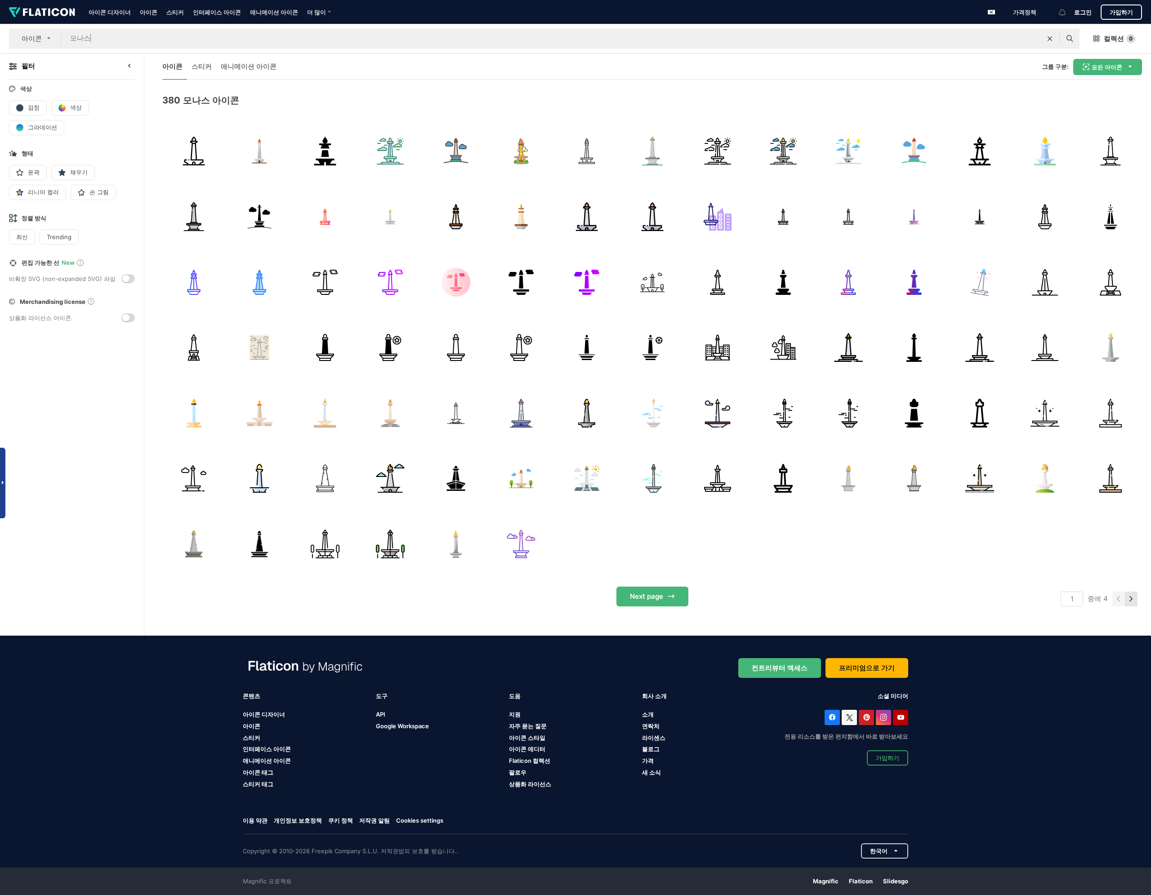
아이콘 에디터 (527, 749)
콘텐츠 (251, 695)
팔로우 (517, 772)
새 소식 (651, 772)
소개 (648, 714)
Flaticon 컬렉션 (529, 760)
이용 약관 (255, 820)
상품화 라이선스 (530, 784)
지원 (515, 714)
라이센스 (653, 737)
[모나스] (194, 151)
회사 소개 (654, 695)
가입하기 (1121, 12)
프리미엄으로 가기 (867, 667)
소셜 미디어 (893, 695)
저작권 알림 (374, 820)
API (380, 714)
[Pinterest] (866, 717)
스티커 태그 (258, 784)
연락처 (651, 726)
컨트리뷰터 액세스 (779, 667)
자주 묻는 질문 (528, 726)
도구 (382, 695)
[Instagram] (883, 717)
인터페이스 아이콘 (217, 12)
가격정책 (1024, 12)
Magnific (826, 881)
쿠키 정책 (340, 820)
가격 (648, 760)
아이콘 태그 (258, 772)
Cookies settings (419, 820)
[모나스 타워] (259, 151)
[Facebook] (832, 717)
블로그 (651, 749)
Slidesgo (895, 881)
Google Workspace (402, 726)
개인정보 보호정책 (298, 820)
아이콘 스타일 (527, 737)
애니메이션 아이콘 (274, 12)
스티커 (175, 12)
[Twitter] (849, 717)
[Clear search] (1050, 39)
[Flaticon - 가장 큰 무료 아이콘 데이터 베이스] (42, 12)
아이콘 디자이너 (110, 12)
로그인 (1083, 12)
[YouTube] (900, 717)
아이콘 (148, 12)
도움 (515, 695)
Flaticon (861, 881)
